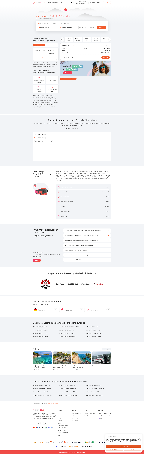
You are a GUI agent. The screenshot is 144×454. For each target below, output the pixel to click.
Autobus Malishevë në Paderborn (42, 395)
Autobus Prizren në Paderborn (41, 385)
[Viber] (99, 418)
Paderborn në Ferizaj (52, 45)
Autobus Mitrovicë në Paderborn (68, 395)
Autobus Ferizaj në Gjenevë (93, 336)
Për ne (59, 418)
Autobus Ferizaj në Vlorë (93, 326)
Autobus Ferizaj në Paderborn (67, 385)
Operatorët (55, 2)
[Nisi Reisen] (99, 284)
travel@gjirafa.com (105, 413)
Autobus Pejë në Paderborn (93, 385)
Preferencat (75, 418)
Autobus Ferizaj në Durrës (93, 330)
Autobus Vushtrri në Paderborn (94, 395)
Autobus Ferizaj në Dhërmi (66, 330)
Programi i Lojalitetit (63, 425)
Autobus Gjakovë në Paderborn (95, 388)
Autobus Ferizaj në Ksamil (40, 330)
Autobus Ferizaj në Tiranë (40, 326)
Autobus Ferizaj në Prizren (40, 333)
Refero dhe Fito (62, 428)
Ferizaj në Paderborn (39, 45)
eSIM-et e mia (76, 416)
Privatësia (86, 416)
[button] (87, 230)
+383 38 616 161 (105, 416)
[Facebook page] (34, 423)
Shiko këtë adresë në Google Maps (42, 141)
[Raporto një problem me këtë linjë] (106, 45)
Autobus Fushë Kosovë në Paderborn (69, 392)
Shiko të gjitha (106, 349)
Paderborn (75, 128)
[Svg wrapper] (38, 442)
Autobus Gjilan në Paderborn (67, 388)
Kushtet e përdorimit (89, 413)
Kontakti (37, 260)
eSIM (49, 2)
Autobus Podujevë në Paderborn (95, 392)
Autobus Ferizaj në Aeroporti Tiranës (69, 326)
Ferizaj (68, 128)
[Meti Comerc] (46, 284)
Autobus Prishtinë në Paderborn (42, 388)
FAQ (61, 2)
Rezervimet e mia (77, 413)
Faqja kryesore (36, 403)
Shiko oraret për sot (46, 58)
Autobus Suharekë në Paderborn (42, 392)
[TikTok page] (45, 423)
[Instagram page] (38, 423)
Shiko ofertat (67, 72)
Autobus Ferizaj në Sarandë (93, 333)
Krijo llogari (75, 420)
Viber (101, 418)
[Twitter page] (42, 423)
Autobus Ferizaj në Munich (40, 336)
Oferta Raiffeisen (62, 430)
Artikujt (60, 423)
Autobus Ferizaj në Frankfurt (67, 336)
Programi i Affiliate (63, 432)
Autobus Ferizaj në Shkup (66, 333)
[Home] (39, 3)
